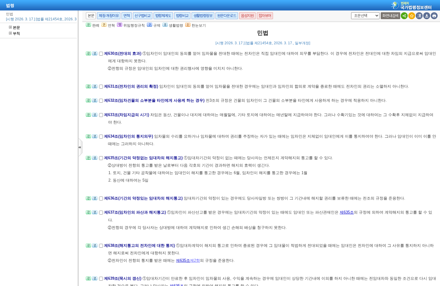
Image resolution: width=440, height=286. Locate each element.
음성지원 (247, 15)
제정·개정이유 (109, 15)
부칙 (16, 33)
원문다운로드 (226, 15)
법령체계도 (163, 15)
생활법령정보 (203, 15)
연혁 (126, 15)
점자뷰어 (265, 15)
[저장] (426, 15)
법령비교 (182, 15)
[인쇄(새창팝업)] (434, 15)
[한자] (419, 15)
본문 (16, 27)
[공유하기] (404, 15)
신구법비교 (143, 15)
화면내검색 (390, 15)
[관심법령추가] (411, 15)
